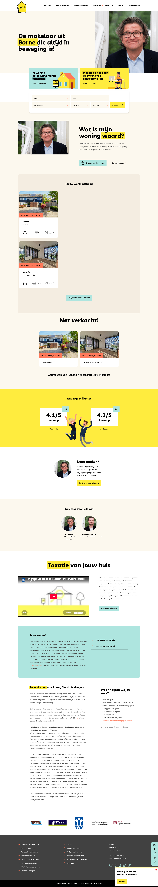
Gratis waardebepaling (95, 163)
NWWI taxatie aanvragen (30, 867)
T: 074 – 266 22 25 (116, 855)
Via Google (54, 429)
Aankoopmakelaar (28, 856)
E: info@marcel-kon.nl (117, 858)
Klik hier (122, 881)
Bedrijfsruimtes (62, 5)
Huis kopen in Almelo (104, 640)
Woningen (47, 5)
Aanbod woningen (28, 848)
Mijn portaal (134, 5)
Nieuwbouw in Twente (29, 863)
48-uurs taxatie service (30, 844)
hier (77, 718)
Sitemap (99, 883)
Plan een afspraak (91, 483)
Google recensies (73, 848)
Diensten (97, 5)
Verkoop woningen (28, 871)
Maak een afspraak (109, 608)
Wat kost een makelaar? (76, 856)
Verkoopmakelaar (81, 5)
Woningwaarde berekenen (77, 859)
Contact (120, 5)
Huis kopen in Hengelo (105, 646)
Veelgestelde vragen (74, 852)
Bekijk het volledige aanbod (79, 298)
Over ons (109, 5)
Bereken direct (118, 163)
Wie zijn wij (71, 863)
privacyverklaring (36, 665)
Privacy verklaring (87, 883)
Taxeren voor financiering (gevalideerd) (117, 721)
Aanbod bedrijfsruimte (29, 852)
